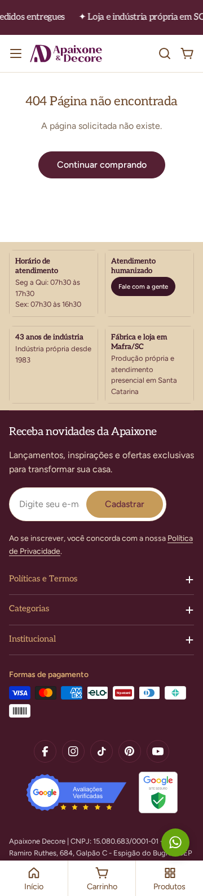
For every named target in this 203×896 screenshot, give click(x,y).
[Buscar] (164, 53)
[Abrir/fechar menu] (16, 53)
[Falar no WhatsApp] (175, 842)
